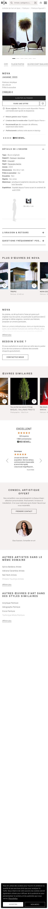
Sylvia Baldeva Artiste (11, 567)
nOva (6, 73)
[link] (35, 3)
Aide (6, 64)
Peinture (25, 8)
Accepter (13, 904)
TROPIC (13, 291)
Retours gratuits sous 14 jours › (17, 117)
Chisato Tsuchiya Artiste (13, 579)
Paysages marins (14, 164)
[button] (45, 3)
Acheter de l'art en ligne (11, 8)
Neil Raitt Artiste (9, 575)
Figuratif (11, 161)
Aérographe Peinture (11, 607)
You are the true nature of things (21, 407)
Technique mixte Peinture (13, 615)
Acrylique (21, 158)
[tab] (24, 149)
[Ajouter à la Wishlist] (43, 103)
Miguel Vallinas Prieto (22, 410)
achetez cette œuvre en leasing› (23, 130)
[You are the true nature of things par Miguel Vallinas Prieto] (24, 391)
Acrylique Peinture (10, 603)
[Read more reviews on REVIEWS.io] (24, 442)
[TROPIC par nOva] (24, 275)
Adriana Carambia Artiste (13, 571)
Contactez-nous (15, 357)
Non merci (35, 904)
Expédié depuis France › (36, 120)
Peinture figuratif (38, 8)
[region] (24, 460)
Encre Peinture (8, 611)
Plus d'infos (13, 898)
